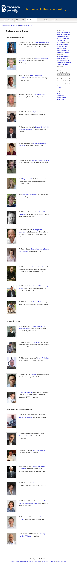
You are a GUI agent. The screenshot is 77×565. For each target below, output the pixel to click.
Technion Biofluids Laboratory (46, 9)
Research (10, 20)
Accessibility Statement (49, 561)
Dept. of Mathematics (39, 112)
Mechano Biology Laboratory (40, 160)
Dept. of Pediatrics (39, 483)
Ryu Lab (33, 375)
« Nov (59, 87)
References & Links (26, 25)
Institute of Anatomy (39, 450)
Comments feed (61, 97)
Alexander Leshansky (29, 194)
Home (3, 20)
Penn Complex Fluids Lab (41, 42)
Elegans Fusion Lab (43, 358)
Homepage (5, 25)
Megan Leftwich (27, 179)
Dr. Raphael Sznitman (25, 392)
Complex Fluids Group (39, 267)
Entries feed (60, 95)
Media (46, 20)
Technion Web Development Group (22, 561)
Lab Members (31, 20)
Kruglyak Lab (36, 342)
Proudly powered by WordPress (38, 559)
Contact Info (54, 20)
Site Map (37, 561)
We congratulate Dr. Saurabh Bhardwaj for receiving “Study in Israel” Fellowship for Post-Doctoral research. (63, 48)
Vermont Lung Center (25, 417)
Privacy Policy (61, 561)
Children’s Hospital (25, 436)
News (39, 20)
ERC (17, 20)
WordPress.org (61, 99)
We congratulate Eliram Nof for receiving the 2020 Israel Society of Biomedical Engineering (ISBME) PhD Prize (64, 60)
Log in (58, 93)
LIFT (23, 20)
